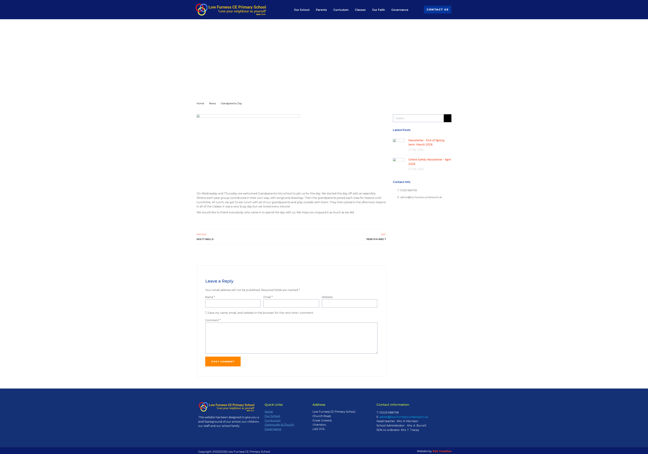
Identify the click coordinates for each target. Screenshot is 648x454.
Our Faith (378, 9)
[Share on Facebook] (373, 251)
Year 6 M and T (376, 239)
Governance (399, 9)
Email (268, 297)
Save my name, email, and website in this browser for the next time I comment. (261, 312)
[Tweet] (376, 251)
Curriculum (340, 9)
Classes (360, 9)
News (226, 77)
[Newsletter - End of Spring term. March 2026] (399, 144)
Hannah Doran (272, 77)
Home (269, 411)
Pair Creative (442, 451)
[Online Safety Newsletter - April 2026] (399, 163)
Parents (321, 9)
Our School (301, 9)
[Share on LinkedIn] (384, 251)
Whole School (245, 77)
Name (210, 297)
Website (327, 297)
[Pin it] (380, 251)
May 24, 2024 (208, 77)
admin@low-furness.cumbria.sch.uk (404, 417)
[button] (437, 10)
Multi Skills (205, 239)
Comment (213, 320)
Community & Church (279, 424)
